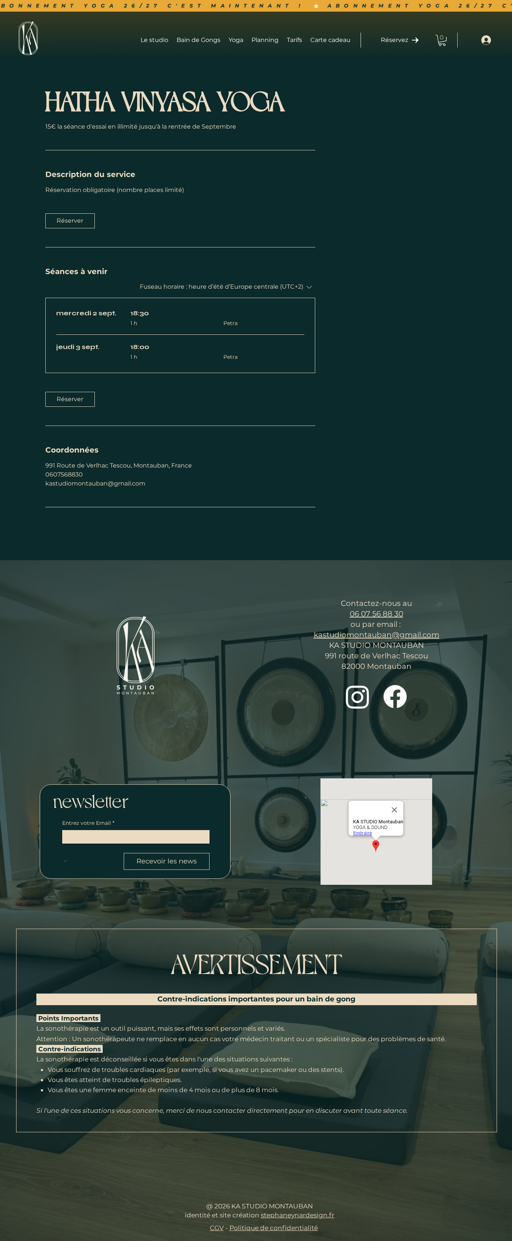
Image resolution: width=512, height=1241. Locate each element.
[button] (442, 40)
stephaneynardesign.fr (297, 1215)
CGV (217, 1228)
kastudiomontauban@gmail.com (376, 634)
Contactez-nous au (376, 603)
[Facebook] (395, 696)
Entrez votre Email (88, 823)
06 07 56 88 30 (376, 613)
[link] (70, 220)
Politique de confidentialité (273, 1228)
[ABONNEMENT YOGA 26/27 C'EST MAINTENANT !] (256, 6)
